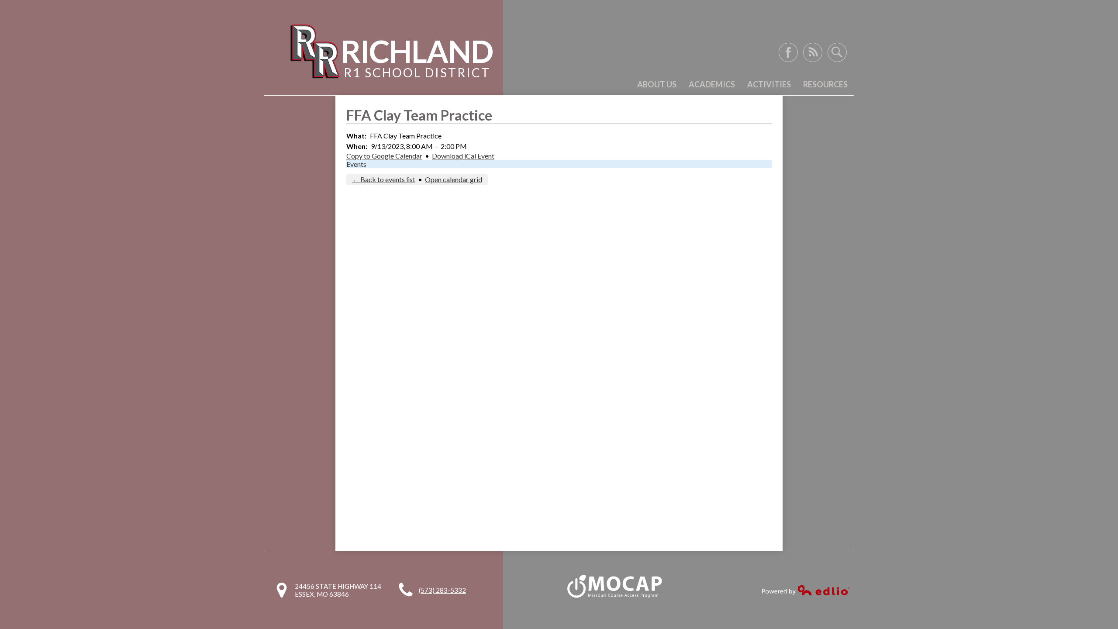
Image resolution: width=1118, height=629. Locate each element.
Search (837, 52)
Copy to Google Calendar (384, 156)
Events (356, 164)
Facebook (788, 52)
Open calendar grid (453, 179)
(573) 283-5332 (442, 590)
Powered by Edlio (805, 589)
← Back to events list (383, 179)
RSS (812, 52)
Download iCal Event (463, 156)
